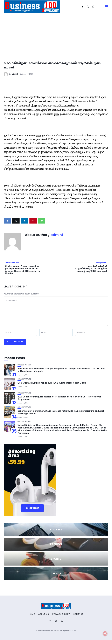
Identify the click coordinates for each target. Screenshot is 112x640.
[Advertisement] (56, 35)
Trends (56, 573)
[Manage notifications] (105, 633)
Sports (56, 559)
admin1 (15, 74)
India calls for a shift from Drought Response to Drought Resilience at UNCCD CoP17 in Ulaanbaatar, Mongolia (62, 370)
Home (32, 614)
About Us (43, 614)
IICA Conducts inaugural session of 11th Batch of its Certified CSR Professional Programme (59, 398)
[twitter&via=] (16, 221)
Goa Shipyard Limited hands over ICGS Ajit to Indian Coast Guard (52, 383)
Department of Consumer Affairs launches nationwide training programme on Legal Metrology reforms (61, 412)
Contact (78, 614)
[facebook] (7, 221)
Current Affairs (24, 365)
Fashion (56, 544)
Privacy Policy (61, 614)
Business (56, 529)
